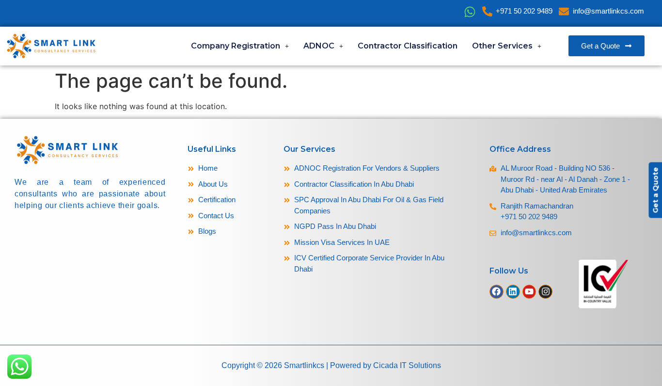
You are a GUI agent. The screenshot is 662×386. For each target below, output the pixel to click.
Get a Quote (655, 190)
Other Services (502, 45)
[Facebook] (496, 292)
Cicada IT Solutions (407, 365)
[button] (240, 46)
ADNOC (318, 45)
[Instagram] (545, 292)
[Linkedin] (513, 292)
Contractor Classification (407, 45)
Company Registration (235, 45)
